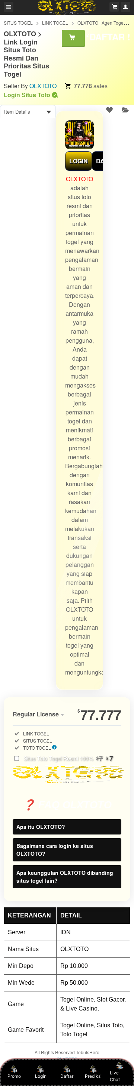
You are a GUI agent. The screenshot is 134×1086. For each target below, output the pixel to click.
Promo (14, 1076)
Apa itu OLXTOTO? (40, 826)
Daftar (66, 1076)
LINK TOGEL (55, 22)
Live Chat (115, 1076)
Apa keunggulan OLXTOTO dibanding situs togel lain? (64, 876)
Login (41, 1076)
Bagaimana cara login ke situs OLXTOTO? (54, 849)
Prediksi (93, 1076)
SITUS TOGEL (18, 22)
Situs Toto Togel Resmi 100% (68, 758)
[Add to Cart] (73, 38)
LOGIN (78, 161)
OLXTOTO (43, 85)
